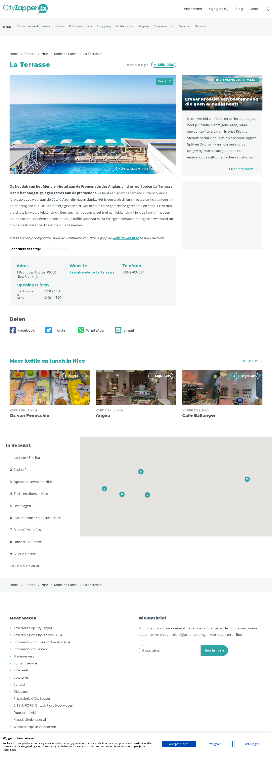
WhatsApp (95, 330)
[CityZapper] (25, 9)
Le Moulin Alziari (25, 566)
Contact (19, 684)
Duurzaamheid (25, 712)
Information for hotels (30, 649)
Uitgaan (143, 26)
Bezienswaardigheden (33, 26)
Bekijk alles (250, 360)
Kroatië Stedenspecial (30, 719)
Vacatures (21, 677)
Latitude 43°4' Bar (25, 457)
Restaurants (124, 26)
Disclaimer (21, 691)
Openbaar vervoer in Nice (31, 482)
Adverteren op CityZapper (33, 628)
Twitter (60, 330)
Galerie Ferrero (23, 554)
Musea (59, 26)
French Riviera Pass (26, 529)
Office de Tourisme (26, 542)
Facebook (26, 330)
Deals (254, 9)
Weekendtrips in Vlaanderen (35, 727)
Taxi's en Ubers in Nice (29, 493)
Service (200, 26)
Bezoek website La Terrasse (91, 272)
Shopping (104, 26)
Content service (25, 663)
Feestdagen (20, 506)
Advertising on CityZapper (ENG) (38, 635)
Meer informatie (241, 169)
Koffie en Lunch (80, 26)
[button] (147, 494)
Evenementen (164, 26)
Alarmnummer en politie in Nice (35, 518)
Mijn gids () (218, 9)
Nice (7, 27)
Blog (239, 9)
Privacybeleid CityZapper (32, 698)
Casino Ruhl (20, 469)
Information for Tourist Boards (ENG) (42, 642)
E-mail (128, 330)
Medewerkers (24, 656)
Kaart (162, 81)
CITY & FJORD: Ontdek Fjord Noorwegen (43, 705)
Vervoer (184, 26)
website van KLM (126, 238)
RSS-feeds (21, 670)
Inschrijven (214, 650)
